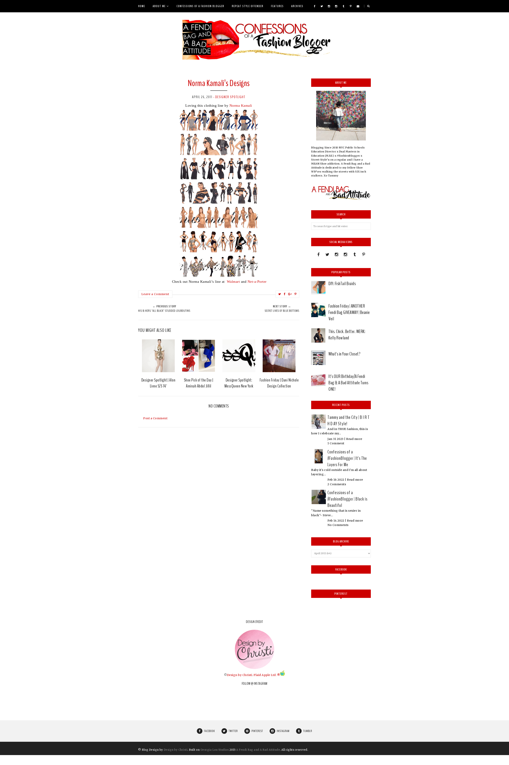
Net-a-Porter (257, 282)
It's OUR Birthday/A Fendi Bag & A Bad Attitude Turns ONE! (348, 382)
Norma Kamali (240, 105)
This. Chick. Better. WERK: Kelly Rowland (346, 334)
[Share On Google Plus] (290, 294)
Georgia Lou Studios (214, 749)
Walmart (233, 282)
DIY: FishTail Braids (342, 283)
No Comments (338, 525)
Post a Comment (155, 418)
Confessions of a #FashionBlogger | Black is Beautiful (347, 498)
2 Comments (336, 484)
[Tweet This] (279, 294)
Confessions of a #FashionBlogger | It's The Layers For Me (347, 458)
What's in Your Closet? (344, 354)
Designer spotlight (230, 97)
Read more (354, 439)
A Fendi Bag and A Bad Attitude (258, 749)
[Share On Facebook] (285, 294)
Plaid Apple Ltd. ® (267, 675)
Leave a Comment (155, 294)
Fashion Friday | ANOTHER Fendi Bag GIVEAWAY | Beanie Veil (349, 312)
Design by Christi (239, 675)
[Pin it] (295, 294)
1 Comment (335, 443)
